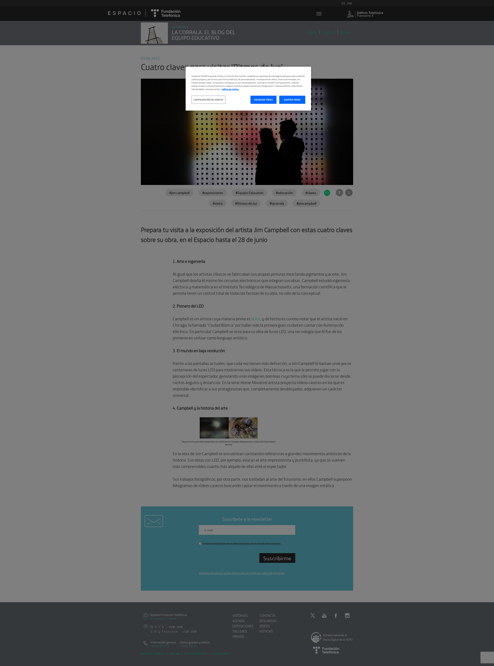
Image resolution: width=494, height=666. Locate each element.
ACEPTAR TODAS (292, 99)
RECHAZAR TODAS (263, 99)
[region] (248, 89)
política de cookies (230, 89)
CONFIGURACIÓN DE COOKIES (208, 99)
